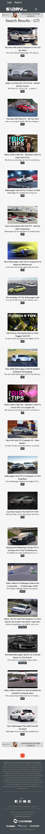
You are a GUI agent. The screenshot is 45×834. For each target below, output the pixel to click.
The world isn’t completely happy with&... (22, 660)
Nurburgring (22, 627)
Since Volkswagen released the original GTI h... (22, 481)
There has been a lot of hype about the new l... (22, 514)
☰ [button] (36, 9)
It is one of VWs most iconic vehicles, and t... (22, 300)
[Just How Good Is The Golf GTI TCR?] (23, 509)
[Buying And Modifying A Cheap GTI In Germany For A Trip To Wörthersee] (23, 545)
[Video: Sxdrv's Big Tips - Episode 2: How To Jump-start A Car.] (23, 152)
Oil (22, 412)
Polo (22, 91)
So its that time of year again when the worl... (22, 267)
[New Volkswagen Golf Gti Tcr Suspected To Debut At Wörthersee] (23, 259)
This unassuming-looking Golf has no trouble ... (22, 696)
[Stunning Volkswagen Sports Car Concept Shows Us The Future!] (23, 652)
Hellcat (23, 591)
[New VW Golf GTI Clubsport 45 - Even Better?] (23, 437)
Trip (22, 555)
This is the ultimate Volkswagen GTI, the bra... (22, 53)
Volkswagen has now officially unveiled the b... (22, 731)
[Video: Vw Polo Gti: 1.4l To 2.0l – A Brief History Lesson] (23, 80)
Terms (21, 806)
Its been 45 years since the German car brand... (22, 446)
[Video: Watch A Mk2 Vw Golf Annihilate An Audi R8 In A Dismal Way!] (23, 688)
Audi (22, 698)
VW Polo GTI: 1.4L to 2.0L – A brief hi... (22, 89)
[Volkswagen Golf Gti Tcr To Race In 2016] (23, 187)
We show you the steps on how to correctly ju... (22, 160)
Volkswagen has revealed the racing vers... (22, 193)
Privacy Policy (13, 806)
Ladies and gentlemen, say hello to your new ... (22, 624)
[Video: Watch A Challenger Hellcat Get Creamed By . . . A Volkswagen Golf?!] (23, 580)
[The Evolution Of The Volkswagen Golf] (23, 295)
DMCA (34, 806)
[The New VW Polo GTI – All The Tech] (23, 116)
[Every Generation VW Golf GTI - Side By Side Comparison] (23, 223)
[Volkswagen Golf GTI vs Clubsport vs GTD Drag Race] (23, 473)
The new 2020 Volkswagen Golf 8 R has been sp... (22, 374)
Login (9, 2)
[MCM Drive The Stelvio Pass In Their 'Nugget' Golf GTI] (23, 330)
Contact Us (27, 806)
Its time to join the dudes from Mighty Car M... (22, 339)
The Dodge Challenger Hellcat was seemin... (22, 589)
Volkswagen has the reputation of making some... (22, 231)
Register (18, 2)
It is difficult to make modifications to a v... (22, 553)
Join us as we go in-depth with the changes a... (22, 121)
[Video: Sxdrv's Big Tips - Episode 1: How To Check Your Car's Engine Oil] (23, 402)
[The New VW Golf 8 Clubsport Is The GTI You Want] (23, 45)
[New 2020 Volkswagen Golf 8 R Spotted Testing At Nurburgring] (23, 366)
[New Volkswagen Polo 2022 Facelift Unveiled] (23, 723)
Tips (22, 162)
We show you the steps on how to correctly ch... (22, 410)
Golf (22, 55)
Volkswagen (22, 662)
